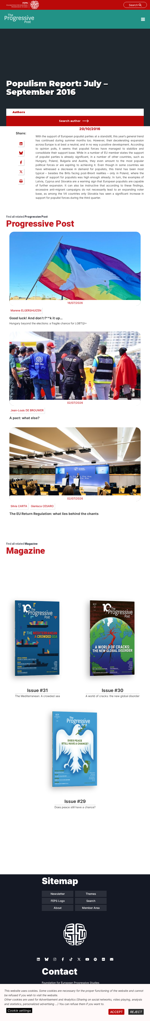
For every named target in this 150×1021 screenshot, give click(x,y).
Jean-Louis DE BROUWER (27, 410)
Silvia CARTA (19, 506)
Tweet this (21, 172)
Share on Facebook (21, 162)
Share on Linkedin (21, 143)
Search (134, 5)
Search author (69, 121)
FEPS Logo (58, 900)
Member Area (91, 907)
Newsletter (58, 893)
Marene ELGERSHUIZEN (26, 310)
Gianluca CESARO (42, 506)
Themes (91, 893)
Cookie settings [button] (19, 1010)
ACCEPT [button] (116, 1012)
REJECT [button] (136, 1012)
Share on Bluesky (21, 153)
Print (21, 181)
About (58, 907)
